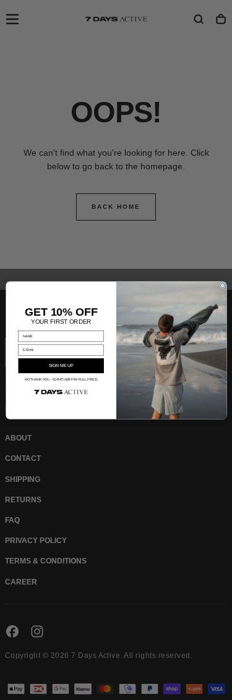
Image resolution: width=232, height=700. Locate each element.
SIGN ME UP (60, 365)
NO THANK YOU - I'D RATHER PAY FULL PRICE (60, 379)
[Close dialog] (222, 285)
